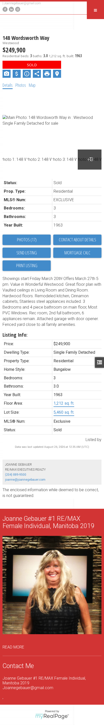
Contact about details (77, 240)
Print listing (26, 265)
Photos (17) (27, 240)
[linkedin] (11, 9)
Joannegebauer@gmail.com (22, 3)
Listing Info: (15, 334)
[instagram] (17, 9)
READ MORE (13, 647)
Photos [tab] (20, 85)
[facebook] (4, 9)
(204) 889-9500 (15, 474)
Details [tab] (8, 85)
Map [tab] (32, 85)
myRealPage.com (52, 716)
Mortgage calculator (77, 253)
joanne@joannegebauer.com (25, 479)
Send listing (26, 253)
